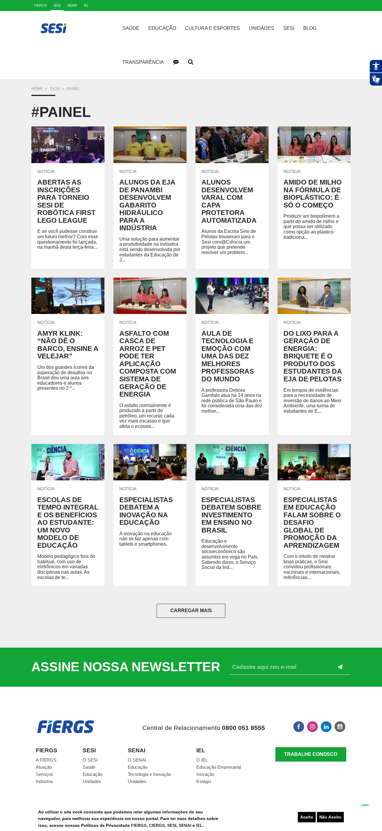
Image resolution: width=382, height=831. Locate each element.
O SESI (90, 759)
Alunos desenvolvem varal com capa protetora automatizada (229, 201)
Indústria (44, 781)
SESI (171, 825)
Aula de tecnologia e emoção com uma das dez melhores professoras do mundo (227, 356)
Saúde (130, 28)
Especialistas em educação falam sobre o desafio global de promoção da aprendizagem (312, 522)
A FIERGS (46, 759)
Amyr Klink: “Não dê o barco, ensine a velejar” (67, 344)
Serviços (44, 774)
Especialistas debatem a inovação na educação (146, 511)
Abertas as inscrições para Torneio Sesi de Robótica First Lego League (66, 201)
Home (37, 88)
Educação (162, 28)
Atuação (44, 767)
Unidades (261, 28)
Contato (175, 62)
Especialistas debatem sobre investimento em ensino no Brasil (231, 515)
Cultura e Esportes (212, 28)
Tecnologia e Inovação (149, 774)
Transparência (143, 62)
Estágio (203, 781)
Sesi (288, 28)
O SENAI (137, 759)
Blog (309, 28)
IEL (199, 825)
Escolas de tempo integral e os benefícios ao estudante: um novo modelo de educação (67, 522)
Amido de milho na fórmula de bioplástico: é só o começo (313, 193)
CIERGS (157, 825)
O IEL (202, 759)
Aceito (306, 817)
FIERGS (139, 825)
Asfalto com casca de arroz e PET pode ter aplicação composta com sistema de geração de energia (147, 363)
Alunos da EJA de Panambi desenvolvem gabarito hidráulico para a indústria (147, 205)
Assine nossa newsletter (125, 667)
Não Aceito (330, 817)
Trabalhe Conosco (310, 754)
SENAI (185, 825)
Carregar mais (191, 610)
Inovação (205, 774)
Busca (190, 62)
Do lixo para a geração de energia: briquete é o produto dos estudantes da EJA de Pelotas (313, 356)
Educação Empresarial (218, 767)
